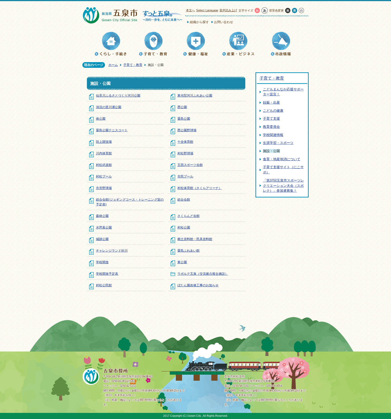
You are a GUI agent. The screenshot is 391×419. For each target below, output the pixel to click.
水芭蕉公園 (104, 227)
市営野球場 (104, 188)
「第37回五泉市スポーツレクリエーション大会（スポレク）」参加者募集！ (283, 185)
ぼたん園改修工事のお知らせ (198, 285)
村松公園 (183, 227)
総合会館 (183, 199)
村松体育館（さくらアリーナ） (199, 188)
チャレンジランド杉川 (112, 250)
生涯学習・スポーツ (278, 143)
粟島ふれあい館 (188, 250)
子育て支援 (271, 118)
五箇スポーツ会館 (190, 165)
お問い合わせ (223, 22)
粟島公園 (183, 118)
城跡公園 (102, 239)
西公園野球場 (186, 130)
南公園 (100, 118)
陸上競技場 (104, 142)
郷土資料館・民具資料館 (194, 239)
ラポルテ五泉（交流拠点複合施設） (202, 273)
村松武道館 (104, 165)
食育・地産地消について (281, 159)
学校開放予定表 (107, 273)
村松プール (104, 176)
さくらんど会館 (188, 216)
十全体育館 (185, 142)
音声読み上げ (228, 10)
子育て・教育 (132, 65)
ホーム (113, 65)
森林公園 (102, 216)
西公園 (182, 107)
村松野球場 (185, 153)
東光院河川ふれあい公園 (194, 95)
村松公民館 (104, 285)
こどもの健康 (273, 110)
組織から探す (199, 22)
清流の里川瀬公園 (108, 107)
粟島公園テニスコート (112, 130)
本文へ (190, 10)
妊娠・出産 (271, 102)
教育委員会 (271, 127)
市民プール (185, 176)
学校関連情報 (273, 135)
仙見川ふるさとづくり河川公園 (118, 95)
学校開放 (102, 262)
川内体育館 (104, 153)
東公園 (182, 262)
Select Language (207, 10)
